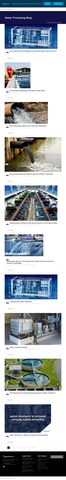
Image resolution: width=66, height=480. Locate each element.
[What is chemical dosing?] (33, 328)
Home (1, 9)
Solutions (19, 3)
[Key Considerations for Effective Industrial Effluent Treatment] (33, 154)
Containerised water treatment (21, 301)
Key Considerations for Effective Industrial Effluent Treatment (31, 174)
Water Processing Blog (24, 52)
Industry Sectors (24, 3)
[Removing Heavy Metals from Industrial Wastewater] (26, 112)
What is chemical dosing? (18, 347)
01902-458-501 (7, 462)
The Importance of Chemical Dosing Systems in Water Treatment (32, 393)
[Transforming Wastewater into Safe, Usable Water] (17, 75)
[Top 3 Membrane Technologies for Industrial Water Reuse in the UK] (31, 36)
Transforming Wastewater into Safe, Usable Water (27, 90)
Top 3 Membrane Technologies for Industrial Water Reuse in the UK (33, 51)
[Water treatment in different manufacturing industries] (28, 418)
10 (32, 447)
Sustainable (22, 349)
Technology (22, 303)
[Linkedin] (4, 467)
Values (32, 3)
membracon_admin (15, 127)
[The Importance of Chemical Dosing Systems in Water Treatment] (33, 374)
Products (29, 3)
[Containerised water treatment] (31, 286)
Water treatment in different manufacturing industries (29, 435)
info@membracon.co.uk (10, 464)
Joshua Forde (14, 52)
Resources (36, 3)
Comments (33, 52)
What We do (14, 3)
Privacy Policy (16, 478)
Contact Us (40, 3)
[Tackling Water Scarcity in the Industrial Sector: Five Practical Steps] (31, 203)
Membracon (49, 22)
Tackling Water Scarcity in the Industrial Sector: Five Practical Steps (33, 223)
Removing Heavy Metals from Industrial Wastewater (27, 126)
